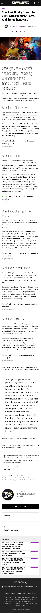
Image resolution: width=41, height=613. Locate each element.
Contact (12, 593)
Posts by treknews (11, 530)
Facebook (27, 467)
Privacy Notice (31, 593)
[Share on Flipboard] (20, 31)
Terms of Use (21, 593)
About (7, 593)
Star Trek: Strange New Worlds (27, 480)
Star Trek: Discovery (20, 476)
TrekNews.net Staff (16, 26)
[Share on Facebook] (12, 31)
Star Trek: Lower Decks (10, 478)
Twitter (20, 467)
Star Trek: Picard (26, 478)
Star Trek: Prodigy (8, 480)
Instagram (6, 469)
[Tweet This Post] (16, 31)
